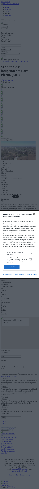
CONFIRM (12, 266)
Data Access (19, 274)
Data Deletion (7, 274)
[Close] (35, 215)
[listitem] (19, 253)
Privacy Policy (32, 274)
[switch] (30, 259)
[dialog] (19, 244)
